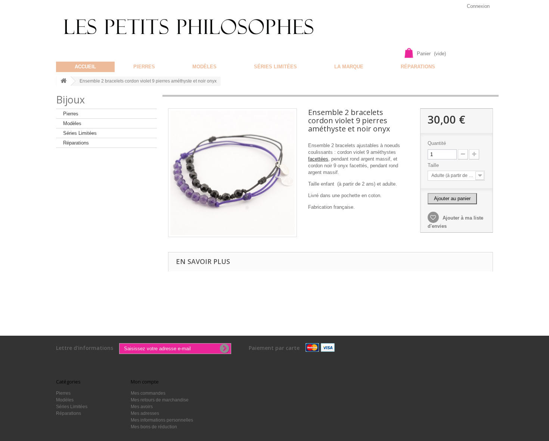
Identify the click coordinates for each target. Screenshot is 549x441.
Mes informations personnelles (162, 420)
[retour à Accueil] (63, 81)
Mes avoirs (142, 406)
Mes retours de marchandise (160, 400)
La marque (348, 66)
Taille (434, 165)
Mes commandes (148, 393)
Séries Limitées (275, 66)
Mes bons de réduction (154, 426)
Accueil (85, 66)
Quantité (437, 143)
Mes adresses (145, 413)
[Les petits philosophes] (199, 27)
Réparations (418, 66)
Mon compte (145, 381)
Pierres (144, 66)
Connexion (478, 6)
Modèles (204, 66)
